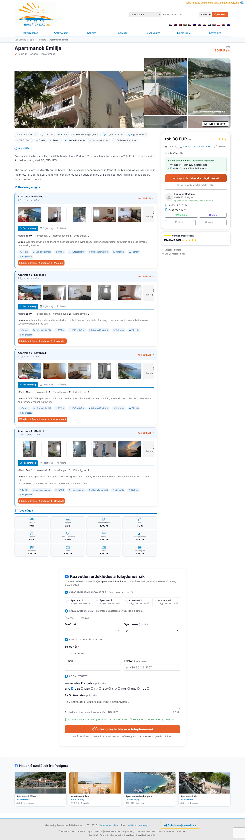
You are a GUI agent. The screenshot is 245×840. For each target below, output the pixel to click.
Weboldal (212, 222)
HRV (134, 688)
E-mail (70, 661)
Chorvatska (181, 831)
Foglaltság (48, 228)
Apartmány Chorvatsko (123, 835)
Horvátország (30, 32)
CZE (78, 688)
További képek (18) (216, 124)
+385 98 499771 (178, 209)
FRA (115, 688)
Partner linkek (106, 835)
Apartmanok (61, 32)
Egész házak (184, 32)
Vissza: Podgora (173, 250)
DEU (87, 688)
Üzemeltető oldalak (67, 831)
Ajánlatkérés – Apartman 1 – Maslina (42, 263)
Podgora (42, 39)
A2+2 (193, 146)
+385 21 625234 (178, 205)
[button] (195, 239)
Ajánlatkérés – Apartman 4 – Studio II (43, 501)
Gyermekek (137, 624)
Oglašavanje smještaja (182, 825)
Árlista (63, 228)
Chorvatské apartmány (146, 835)
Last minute (153, 32)
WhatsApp (182, 215)
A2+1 (209, 146)
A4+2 (186, 146)
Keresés (221, 14)
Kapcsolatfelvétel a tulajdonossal (198, 178)
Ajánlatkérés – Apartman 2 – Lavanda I (43, 341)
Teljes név (72, 646)
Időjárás (122, 32)
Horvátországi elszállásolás (90, 831)
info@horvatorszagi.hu (139, 825)
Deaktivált (93, 835)
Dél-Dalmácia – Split (24, 39)
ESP (105, 688)
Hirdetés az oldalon (109, 825)
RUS (124, 688)
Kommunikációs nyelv (85, 683)
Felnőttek (72, 624)
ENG (68, 688)
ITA (96, 688)
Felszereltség (29, 228)
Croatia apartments (165, 831)
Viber (214, 215)
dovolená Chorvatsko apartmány (119, 831)
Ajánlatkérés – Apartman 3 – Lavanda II (44, 419)
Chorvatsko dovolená (145, 831)
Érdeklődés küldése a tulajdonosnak (124, 729)
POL (144, 688)
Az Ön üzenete (81, 695)
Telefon (135, 661)
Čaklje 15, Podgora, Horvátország (36, 53)
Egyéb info (215, 32)
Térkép (181, 222)
